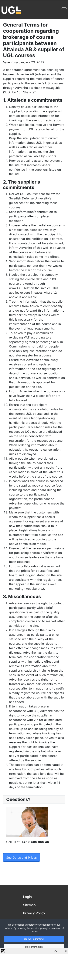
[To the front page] (11, 10)
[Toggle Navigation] (64, 8)
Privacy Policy (34, 913)
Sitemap (29, 905)
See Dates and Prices (21, 857)
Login (27, 897)
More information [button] (34, 946)
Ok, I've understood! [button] (34, 938)
